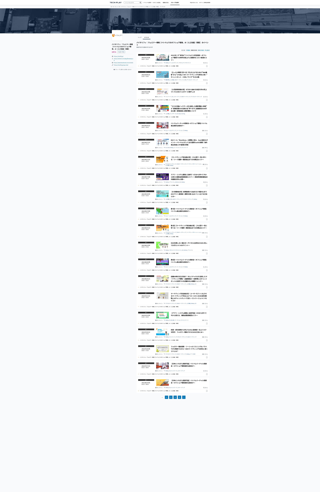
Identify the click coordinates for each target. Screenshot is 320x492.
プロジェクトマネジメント (185, 62)
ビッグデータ (173, 113)
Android (177, 182)
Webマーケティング (179, 79)
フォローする (121, 52)
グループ (116, 6)
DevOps (167, 182)
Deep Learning (181, 113)
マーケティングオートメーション (193, 164)
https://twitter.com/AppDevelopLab (123, 59)
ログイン (201, 2)
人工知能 (172, 79)
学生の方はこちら (194, 2)
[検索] (140, 3)
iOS (180, 182)
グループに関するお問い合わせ (123, 69)
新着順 (188, 50)
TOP (111, 6)
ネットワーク (168, 96)
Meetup (167, 62)
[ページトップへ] (116, 2)
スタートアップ (177, 96)
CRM (185, 79)
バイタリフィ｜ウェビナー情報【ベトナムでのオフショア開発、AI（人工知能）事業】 (139, 6)
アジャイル (172, 182)
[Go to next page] (184, 397)
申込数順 (207, 50)
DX (172, 96)
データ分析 (192, 354)
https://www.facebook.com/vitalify (123, 62)
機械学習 (167, 79)
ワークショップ (180, 130)
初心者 (172, 320)
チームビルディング (173, 62)
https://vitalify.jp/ (118, 56)
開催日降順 (201, 50)
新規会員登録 (207, 2)
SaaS (168, 147)
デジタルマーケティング (192, 79)
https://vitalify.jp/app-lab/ (121, 65)
